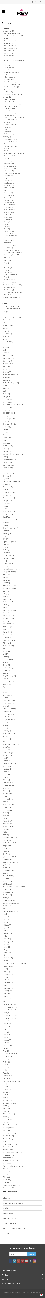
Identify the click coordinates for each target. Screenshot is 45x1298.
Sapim (6, 928)
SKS (5, 969)
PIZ (5, 818)
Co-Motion (8, 446)
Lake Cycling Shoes (11, 700)
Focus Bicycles (9, 564)
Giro (6, 594)
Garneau (7, 583)
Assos (6, 347)
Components (9, 164)
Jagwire (7, 651)
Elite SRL (7, 517)
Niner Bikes (8, 766)
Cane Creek (8, 402)
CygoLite (7, 479)
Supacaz (7, 1040)
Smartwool (8, 974)
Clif (5, 440)
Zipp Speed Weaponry (12, 1185)
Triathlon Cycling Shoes (13, 252)
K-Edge (6, 657)
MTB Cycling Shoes (11, 250)
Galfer (6, 577)
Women (8, 131)
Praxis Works (8, 826)
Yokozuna (7, 1180)
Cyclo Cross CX (9, 156)
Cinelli (6, 432)
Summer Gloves (10, 125)
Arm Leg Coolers (10, 113)
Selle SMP (7, 944)
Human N (7, 632)
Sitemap (6, 1233)
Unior (6, 1106)
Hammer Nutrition (10, 610)
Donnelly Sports (9, 492)
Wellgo (6, 1141)
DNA (6, 490)
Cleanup (7, 438)
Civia (5, 435)
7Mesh (6, 320)
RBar (6, 873)
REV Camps (8, 295)
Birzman (7, 372)
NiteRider (7, 769)
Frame (6, 258)
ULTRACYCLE (9, 1100)
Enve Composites (10, 528)
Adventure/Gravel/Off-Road (14, 153)
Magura (6, 725)
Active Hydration (11, 274)
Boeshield (7, 380)
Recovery (8, 272)
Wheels (7, 243)
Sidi (5, 955)
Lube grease (9, 77)
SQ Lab (7, 993)
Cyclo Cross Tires (11, 235)
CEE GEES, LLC (9, 413)
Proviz (6, 851)
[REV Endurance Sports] (26, 11)
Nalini (6, 758)
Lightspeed (38, 1292)
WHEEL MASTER (10, 1144)
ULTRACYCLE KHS (10, 1103)
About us (6, 1198)
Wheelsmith (8, 1158)
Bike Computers (10, 46)
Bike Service (9, 287)
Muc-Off (7, 755)
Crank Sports (8, 462)
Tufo (5, 1095)
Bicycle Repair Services (12, 297)
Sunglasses (8, 89)
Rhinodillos (8, 892)
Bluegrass (7, 377)
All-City (6, 339)
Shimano (8, 952)
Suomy (6, 1037)
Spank (6, 980)
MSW (6, 750)
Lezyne (6, 706)
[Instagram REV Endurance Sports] (34, 1261)
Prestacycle (8, 829)
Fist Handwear (9, 558)
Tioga (6, 1073)
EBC (5, 509)
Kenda (6, 665)
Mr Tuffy (7, 747)
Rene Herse (8, 881)
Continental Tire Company (13, 454)
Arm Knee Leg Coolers (12, 106)
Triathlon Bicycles (10, 139)
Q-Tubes (7, 854)
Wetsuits (7, 127)
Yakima (6, 1177)
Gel (6, 277)
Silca (5, 961)
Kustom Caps (9, 698)
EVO (5, 536)
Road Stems (9, 212)
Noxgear (7, 774)
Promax (7, 848)
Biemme (7, 369)
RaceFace (7, 867)
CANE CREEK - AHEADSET (13, 405)
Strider (6, 1026)
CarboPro (7, 407)
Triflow (6, 1086)
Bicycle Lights (9, 38)
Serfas (6, 947)
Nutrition (7, 260)
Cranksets (9, 181)
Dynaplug (7, 501)
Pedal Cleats (9, 205)
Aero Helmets (10, 67)
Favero (6, 547)
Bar (6, 263)
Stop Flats (7, 1024)
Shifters (8, 219)
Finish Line (7, 553)
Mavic (6, 728)
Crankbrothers (9, 465)
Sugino (6, 1029)
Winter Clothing (10, 108)
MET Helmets (9, 733)
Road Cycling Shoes (11, 255)
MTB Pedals (9, 202)
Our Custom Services (12, 285)
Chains (7, 178)
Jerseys (8, 111)
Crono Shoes (8, 468)
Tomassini (7, 1076)
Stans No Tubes (9, 1018)
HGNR (6, 621)
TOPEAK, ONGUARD (11, 1081)
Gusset (6, 605)
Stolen (6, 1021)
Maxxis (7, 731)
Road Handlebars (11, 210)
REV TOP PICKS (9, 282)
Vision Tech (8, 1119)
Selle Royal (8, 941)
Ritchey (7, 898)
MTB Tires (9, 233)
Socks (7, 122)
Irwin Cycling (8, 646)
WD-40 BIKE (8, 1136)
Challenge (7, 421)
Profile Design (9, 843)
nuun (6, 777)
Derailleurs (9, 183)
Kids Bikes (8, 151)
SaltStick (7, 925)
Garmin (7, 580)
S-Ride (6, 917)
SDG (5, 936)
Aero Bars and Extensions (13, 36)
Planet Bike (8, 821)
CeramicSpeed (9, 418)
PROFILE (7, 840)
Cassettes (8, 176)
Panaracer (7, 793)
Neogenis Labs (9, 763)
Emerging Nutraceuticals (12, 520)
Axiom (6, 353)
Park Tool (8, 799)
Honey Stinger (9, 627)
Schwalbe (7, 933)
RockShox (7, 906)
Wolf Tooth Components (13, 1166)
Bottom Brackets (10, 166)
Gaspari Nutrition (10, 585)
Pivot (6, 815)
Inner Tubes (9, 195)
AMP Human (8, 342)
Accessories (9, 31)
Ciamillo (7, 429)
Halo (5, 607)
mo (5, 742)
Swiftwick (7, 1043)
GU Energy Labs (9, 602)
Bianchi (6, 366)
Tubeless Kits (9, 240)
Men (7, 129)
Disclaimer (7, 1208)
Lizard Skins (8, 714)
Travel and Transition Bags (13, 94)
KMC (6, 673)
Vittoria (6, 1122)
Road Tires (9, 231)
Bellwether (8, 361)
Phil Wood (7, 810)
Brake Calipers (10, 168)
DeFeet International (11, 481)
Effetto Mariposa (10, 512)
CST (5, 470)
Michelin (7, 739)
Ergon (6, 531)
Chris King (7, 427)
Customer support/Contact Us (14, 1228)
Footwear (8, 248)
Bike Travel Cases (10, 48)
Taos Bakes (8, 1059)
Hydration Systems (11, 72)
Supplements (9, 279)
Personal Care (10, 79)
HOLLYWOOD (9, 624)
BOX (5, 386)
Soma (6, 977)
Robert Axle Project (11, 903)
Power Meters (10, 207)
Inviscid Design (9, 640)
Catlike (6, 410)
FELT (6, 550)
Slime (6, 972)
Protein (8, 270)
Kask (5, 662)
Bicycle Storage (10, 41)
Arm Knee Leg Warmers (13, 104)
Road (7, 65)
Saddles (8, 214)
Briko (6, 388)
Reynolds (7, 889)
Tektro (6, 1062)
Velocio (6, 1111)
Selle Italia (7, 939)
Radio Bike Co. (9, 870)
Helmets (8, 63)
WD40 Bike (8, 1139)
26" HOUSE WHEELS (11, 306)
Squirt (6, 996)
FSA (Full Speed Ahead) (12, 569)
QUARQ (6, 865)
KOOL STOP (8, 681)
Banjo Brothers (9, 355)
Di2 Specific (9, 188)
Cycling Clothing (10, 99)
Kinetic (6, 670)
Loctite (6, 717)
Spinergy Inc (8, 988)
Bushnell (7, 394)
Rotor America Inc (10, 911)
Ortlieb (6, 791)
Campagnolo (9, 399)
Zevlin (6, 1182)
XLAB (6, 1171)
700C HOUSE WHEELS (12, 317)
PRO (5, 832)
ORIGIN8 (7, 788)
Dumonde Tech (9, 498)
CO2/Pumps (9, 58)
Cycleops (7, 476)
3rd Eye (6, 312)
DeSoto (6, 484)
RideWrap (7, 895)
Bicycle (7, 137)
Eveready (7, 533)
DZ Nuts (7, 503)
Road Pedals (9, 200)
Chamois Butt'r (9, 424)
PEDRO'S (7, 807)
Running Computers (11, 87)
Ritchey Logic (9, 900)
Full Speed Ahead (10, 572)
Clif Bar (6, 443)
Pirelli (6, 813)
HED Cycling (8, 618)
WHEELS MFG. (9, 1155)
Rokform (7, 909)
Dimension (8, 487)
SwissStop (7, 1045)
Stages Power (9, 1004)
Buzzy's (6, 396)
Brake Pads (9, 171)
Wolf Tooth (8, 1163)
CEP (5, 416)
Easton (6, 506)
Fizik (5, 561)
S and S (6, 914)
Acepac (6, 331)
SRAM (7, 999)
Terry (6, 1067)
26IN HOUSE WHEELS (11, 309)
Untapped (7, 1108)
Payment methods (9, 1218)
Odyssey (7, 780)
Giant (6, 591)
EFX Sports (8, 514)
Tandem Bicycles (10, 161)
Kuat (5, 692)
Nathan (6, 761)
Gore (6, 596)
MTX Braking (8, 753)
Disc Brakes (9, 185)
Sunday (6, 1032)
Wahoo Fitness (9, 1133)
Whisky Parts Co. (10, 1161)
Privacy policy (8, 1213)
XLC (5, 1174)
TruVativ (7, 1089)
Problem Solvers (10, 837)
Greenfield (7, 599)
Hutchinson (8, 635)
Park (6, 796)
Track (6, 158)
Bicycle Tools (9, 43)
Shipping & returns (9, 1223)
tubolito (6, 1092)
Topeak (7, 1078)
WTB (6, 1169)
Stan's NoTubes (9, 1010)
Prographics (8, 846)
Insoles (7, 74)
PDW (6, 802)
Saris (5, 930)
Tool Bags (8, 92)
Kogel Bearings (9, 676)
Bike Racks (8, 53)
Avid (5, 350)
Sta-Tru (6, 1002)
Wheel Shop (8, 1147)
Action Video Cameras (12, 33)
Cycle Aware (8, 473)
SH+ (5, 950)
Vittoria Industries (10, 1125)
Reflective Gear (10, 82)
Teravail (7, 1065)
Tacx (6, 1051)
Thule (6, 1070)
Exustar (6, 544)
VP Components (9, 1128)
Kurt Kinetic (8, 695)
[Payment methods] (41, 1295)
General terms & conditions (13, 1203)
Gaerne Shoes (9, 574)
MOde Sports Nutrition (12, 744)
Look (6, 722)
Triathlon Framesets (11, 141)
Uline (6, 1097)
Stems (7, 222)
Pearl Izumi (8, 804)
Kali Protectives (9, 659)
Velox (6, 1117)
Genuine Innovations (11, 588)
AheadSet (7, 334)
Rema (6, 878)
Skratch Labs (8, 966)
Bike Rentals (9, 290)
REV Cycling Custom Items (13, 84)
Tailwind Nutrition (10, 1054)
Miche (6, 736)
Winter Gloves (9, 134)
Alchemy (7, 336)
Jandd (6, 654)
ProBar (6, 835)
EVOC (6, 539)
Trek (5, 1084)
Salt (5, 922)
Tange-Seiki (8, 1056)
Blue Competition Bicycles (13, 375)
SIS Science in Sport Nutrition (14, 963)
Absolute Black (9, 325)
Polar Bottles (8, 824)
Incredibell (7, 637)
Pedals (7, 198)
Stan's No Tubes (10, 1007)
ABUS (6, 328)
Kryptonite (7, 687)
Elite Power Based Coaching (14, 292)
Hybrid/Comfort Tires (12, 238)
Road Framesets (11, 146)
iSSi (5, 648)
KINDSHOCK (8, 668)
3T (5, 314)
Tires (7, 229)
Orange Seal (8, 785)
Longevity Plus (9, 720)
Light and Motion (10, 709)
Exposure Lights (9, 542)
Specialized (8, 982)
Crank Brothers (9, 460)
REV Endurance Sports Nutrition (15, 887)
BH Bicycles (8, 364)
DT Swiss (7, 495)
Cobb (6, 449)
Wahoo (6, 1130)
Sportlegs (7, 991)
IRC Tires (7, 643)
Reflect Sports (9, 876)
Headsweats (8, 616)
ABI (5, 323)
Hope (6, 629)
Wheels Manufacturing (12, 1152)
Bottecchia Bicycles (11, 383)
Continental (8, 451)
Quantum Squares (10, 862)
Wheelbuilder (8, 1150)
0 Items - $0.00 (38, 2)
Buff (5, 391)
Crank (6, 457)
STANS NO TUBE (10, 1015)
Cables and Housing (12, 173)
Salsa (6, 919)
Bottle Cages (9, 56)
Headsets (8, 193)
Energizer (7, 525)
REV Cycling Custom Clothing (14, 117)
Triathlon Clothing (10, 120)
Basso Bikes (8, 358)
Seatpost (8, 217)
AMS (5, 345)
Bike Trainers (9, 51)
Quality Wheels (9, 859)
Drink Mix (8, 268)
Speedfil (7, 985)
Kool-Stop (7, 684)
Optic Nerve (8, 783)
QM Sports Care (9, 857)
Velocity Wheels (9, 1114)
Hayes (6, 613)
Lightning (7, 711)
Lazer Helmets (9, 703)
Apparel (7, 97)
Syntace (7, 1048)
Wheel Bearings (10, 245)
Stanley (6, 1013)
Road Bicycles (9, 144)
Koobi (6, 679)
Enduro (7, 522)
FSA (5, 566)
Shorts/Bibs (9, 102)
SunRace (7, 1035)
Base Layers (9, 115)
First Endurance (9, 555)
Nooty (6, 772)
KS (5, 689)
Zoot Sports (8, 1188)
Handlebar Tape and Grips (14, 60)
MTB (7, 70)
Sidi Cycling (8, 958)
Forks (6, 190)
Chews (7, 265)
